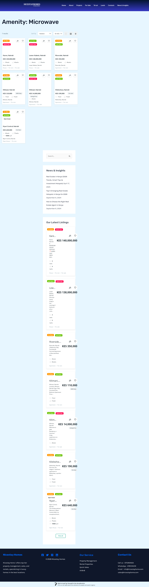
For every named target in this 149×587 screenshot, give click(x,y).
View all (60, 536)
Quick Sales (84, 567)
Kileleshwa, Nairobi (62, 90)
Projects (79, 5)
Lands (103, 5)
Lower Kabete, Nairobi (37, 55)
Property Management (88, 561)
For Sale (88, 5)
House (5, 68)
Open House (6, 141)
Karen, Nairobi (8, 55)
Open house (7, 118)
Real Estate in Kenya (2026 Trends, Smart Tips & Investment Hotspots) (56, 180)
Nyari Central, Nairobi (11, 126)
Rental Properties (86, 564)
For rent (11, 68)
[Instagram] (52, 555)
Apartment (58, 68)
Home (64, 5)
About (71, 5)
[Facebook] (42, 555)
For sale (17, 68)
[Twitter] (47, 555)
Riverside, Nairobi (61, 55)
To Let (96, 5)
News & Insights (123, 5)
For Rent (6, 40)
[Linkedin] (57, 555)
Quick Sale (7, 44)
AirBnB (82, 570)
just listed (32, 40)
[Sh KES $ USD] (58, 34)
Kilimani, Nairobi (9, 90)
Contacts (111, 5)
